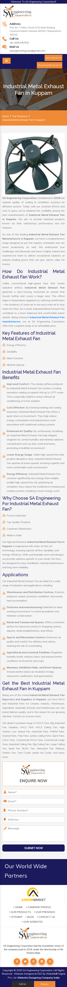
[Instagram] (50, 961)
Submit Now (33, 848)
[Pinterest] (33, 961)
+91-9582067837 (19, 42)
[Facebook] (17, 961)
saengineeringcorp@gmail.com (27, 50)
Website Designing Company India (38, 977)
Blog (30, 916)
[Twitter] (25, 961)
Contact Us (46, 916)
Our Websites (33, 921)
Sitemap (16, 916)
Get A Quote (52, 57)
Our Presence (20, 116)
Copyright (8, 970)
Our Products (20, 912)
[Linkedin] (42, 961)
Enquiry (44, 984)
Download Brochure (48, 65)
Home (5, 116)
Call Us (22, 984)
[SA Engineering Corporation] (18, 13)
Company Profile (39, 907)
